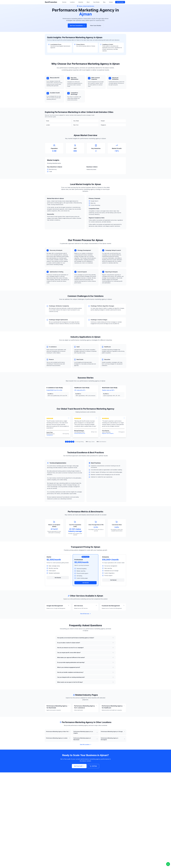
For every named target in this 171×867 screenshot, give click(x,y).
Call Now (94, 766)
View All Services (84, 613)
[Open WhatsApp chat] (168, 864)
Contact (111, 2)
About (88, 2)
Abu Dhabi (76, 120)
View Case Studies (95, 25)
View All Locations (85, 744)
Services (64, 2)
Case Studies (96, 2)
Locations (72, 2)
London (48, 125)
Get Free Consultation (76, 25)
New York (75, 125)
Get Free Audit (120, 2)
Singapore (103, 125)
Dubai (47, 120)
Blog (104, 2)
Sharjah (103, 120)
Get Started (58, 577)
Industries (80, 2)
